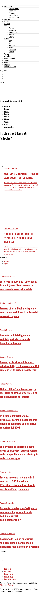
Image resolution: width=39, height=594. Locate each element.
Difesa (6, 22)
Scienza (7, 60)
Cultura (7, 63)
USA (10, 41)
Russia (11, 35)
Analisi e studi (9, 58)
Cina (10, 43)
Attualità (7, 56)
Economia (8, 6)
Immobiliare (13, 15)
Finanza (12, 13)
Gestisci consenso (10, 579)
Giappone (12, 50)
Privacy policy (8, 574)
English (7, 65)
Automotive (13, 11)
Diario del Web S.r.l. (7, 585)
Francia (11, 28)
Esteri (6, 39)
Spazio (7, 54)
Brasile (11, 48)
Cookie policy (8, 576)
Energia (7, 19)
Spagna (11, 37)
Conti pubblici (14, 9)
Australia (12, 45)
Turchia (11, 52)
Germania (12, 30)
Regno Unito (13, 32)
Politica (7, 24)
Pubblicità (7, 569)
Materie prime (14, 17)
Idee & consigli (10, 67)
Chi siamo (7, 571)
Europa (7, 26)
